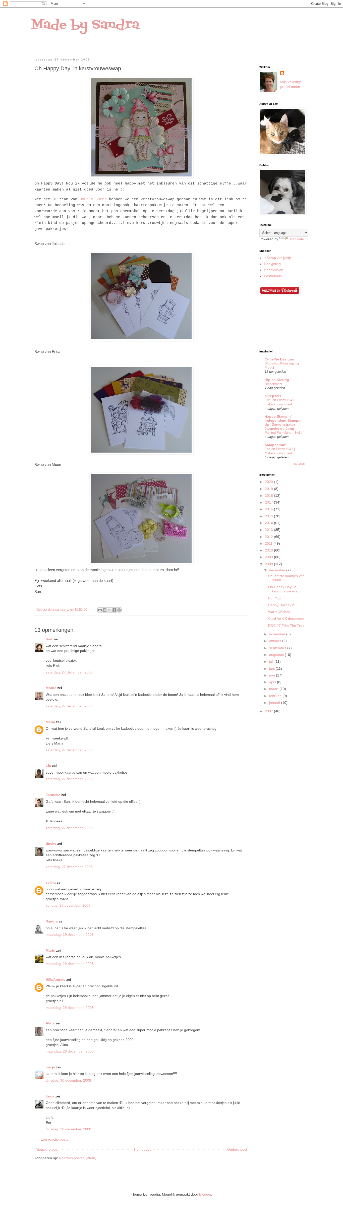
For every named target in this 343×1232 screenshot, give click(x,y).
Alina (50, 1023)
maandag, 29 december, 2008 (70, 935)
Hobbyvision (273, 270)
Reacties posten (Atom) (77, 1158)
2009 (269, 557)
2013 (269, 530)
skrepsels (273, 396)
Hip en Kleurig (277, 380)
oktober (275, 641)
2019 (269, 489)
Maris (50, 950)
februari (275, 696)
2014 (269, 523)
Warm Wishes (279, 612)
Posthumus (273, 276)
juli (271, 661)
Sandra (52, 921)
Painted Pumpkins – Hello (283, 433)
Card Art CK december (286, 619)
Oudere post (237, 1149)
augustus (277, 655)
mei (272, 675)
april (273, 682)
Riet (49, 639)
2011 (269, 543)
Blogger (205, 1194)
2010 (269, 550)
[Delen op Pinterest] (119, 609)
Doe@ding (272, 264)
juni (272, 668)
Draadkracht (273, 384)
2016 (269, 509)
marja (50, 1067)
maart (274, 689)
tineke (51, 843)
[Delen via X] (109, 609)
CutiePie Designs (279, 359)
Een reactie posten (56, 1139)
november (277, 634)
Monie (51, 688)
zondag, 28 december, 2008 (68, 905)
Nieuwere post (47, 1149)
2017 (269, 502)
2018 (269, 496)
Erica (50, 1096)
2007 (269, 711)
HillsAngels (55, 979)
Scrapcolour (275, 445)
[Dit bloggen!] (104, 609)
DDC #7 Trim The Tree (286, 626)
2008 (269, 564)
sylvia (51, 882)
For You (274, 598)
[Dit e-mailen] (99, 609)
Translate (296, 239)
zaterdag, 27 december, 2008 (69, 672)
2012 (269, 537)
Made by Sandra (85, 25)
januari (275, 703)
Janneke (53, 795)
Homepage (143, 1149)
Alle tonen (299, 463)
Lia (48, 766)
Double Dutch (93, 199)
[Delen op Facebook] (114, 609)
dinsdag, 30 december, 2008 (68, 1080)
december (277, 570)
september (278, 648)
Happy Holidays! (281, 605)
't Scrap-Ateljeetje (278, 258)
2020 (269, 482)
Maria (50, 722)
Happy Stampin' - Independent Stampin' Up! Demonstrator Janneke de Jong (283, 422)
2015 (269, 516)
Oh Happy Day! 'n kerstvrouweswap (284, 589)
